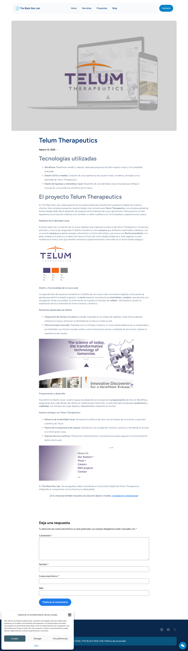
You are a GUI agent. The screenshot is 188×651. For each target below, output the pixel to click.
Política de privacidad (115, 641)
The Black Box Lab (30, 8)
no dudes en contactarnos (125, 495)
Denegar (37, 638)
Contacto (166, 8)
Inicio (74, 8)
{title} (36, 645)
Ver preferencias (60, 638)
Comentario (45, 535)
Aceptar (14, 638)
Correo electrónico (49, 576)
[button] (69, 614)
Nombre (44, 564)
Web (41, 588)
